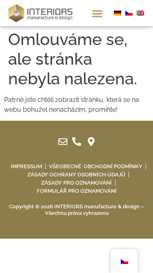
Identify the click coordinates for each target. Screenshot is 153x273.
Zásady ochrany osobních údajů (76, 174)
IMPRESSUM (26, 166)
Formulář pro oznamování (77, 191)
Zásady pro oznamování (76, 183)
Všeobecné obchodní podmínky (95, 166)
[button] (97, 13)
